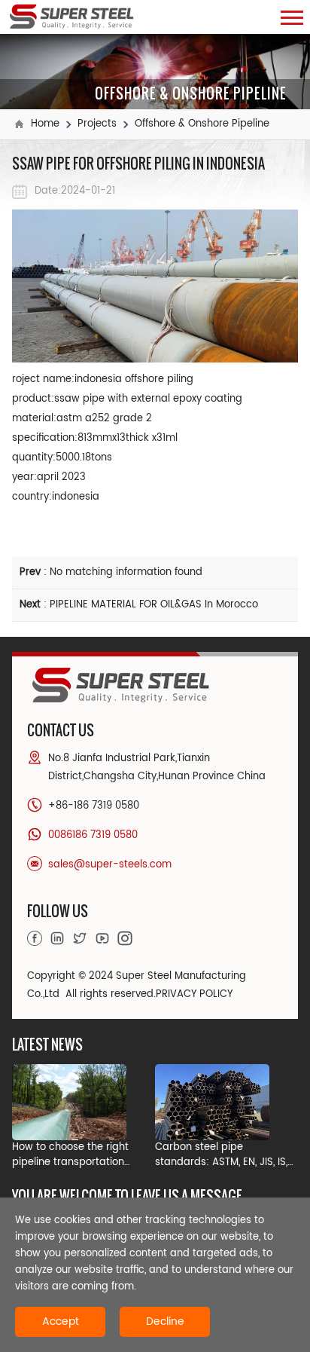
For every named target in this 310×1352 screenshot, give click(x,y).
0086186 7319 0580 (93, 835)
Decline (165, 1321)
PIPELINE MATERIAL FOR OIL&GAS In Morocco (154, 605)
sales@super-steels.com (110, 865)
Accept (60, 1321)
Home (45, 124)
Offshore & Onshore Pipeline (202, 124)
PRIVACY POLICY (194, 994)
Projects (97, 124)
